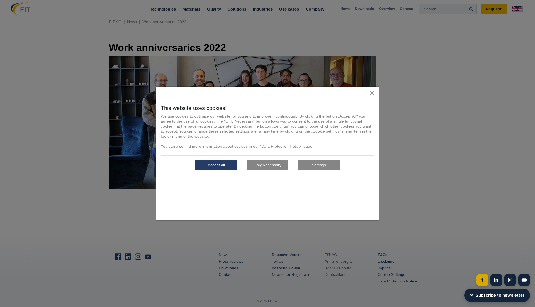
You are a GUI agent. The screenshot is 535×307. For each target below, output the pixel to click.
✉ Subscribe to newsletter (497, 295)
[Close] (372, 93)
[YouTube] (524, 280)
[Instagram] (510, 280)
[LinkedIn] (496, 280)
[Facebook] (482, 280)
